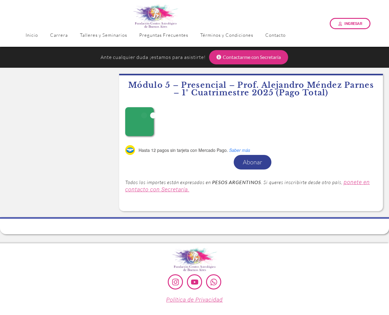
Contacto (275, 35)
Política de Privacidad (194, 299)
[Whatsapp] (213, 281)
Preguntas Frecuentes (163, 35)
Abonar (252, 162)
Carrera (59, 35)
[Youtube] (194, 281)
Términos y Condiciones (226, 35)
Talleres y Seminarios (103, 35)
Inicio (32, 35)
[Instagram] (175, 281)
